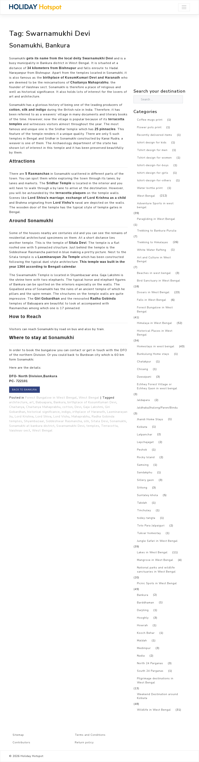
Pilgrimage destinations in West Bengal (155, 680)
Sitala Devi (99, 421)
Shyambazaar (34, 421)
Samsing (143, 465)
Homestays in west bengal (155, 346)
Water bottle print (150, 188)
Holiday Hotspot (32, 756)
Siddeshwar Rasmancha (64, 421)
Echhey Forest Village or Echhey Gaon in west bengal (157, 386)
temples (92, 426)
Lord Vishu (61, 416)
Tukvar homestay (149, 533)
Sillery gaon (145, 480)
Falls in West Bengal (151, 300)
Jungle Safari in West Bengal (157, 541)
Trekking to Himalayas (152, 242)
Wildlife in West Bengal (154, 710)
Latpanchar (144, 434)
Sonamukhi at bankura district (32, 426)
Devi (77, 407)
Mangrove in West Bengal (155, 560)
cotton (67, 407)
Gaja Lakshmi (93, 407)
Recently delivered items (154, 135)
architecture (18, 402)
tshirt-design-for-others (154, 180)
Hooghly (143, 618)
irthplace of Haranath (88, 412)
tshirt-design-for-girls (152, 173)
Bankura (59, 402)
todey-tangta (146, 518)
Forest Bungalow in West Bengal (51, 397)
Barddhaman (145, 602)
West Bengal (89, 397)
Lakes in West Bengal (152, 552)
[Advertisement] (166, 60)
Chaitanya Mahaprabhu (43, 407)
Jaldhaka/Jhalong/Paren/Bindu (157, 407)
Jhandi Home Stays (150, 419)
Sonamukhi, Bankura (39, 45)
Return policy (84, 742)
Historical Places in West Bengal (154, 333)
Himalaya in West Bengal (154, 323)
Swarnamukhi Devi (70, 426)
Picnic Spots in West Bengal (157, 583)
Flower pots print (149, 127)
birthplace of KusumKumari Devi (91, 402)
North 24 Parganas (150, 663)
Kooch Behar (146, 633)
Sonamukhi (118, 421)
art (31, 402)
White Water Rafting (151, 250)
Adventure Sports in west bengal (155, 205)
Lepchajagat (145, 442)
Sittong (142, 487)
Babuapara (44, 402)
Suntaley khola (147, 495)
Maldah (142, 640)
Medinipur (144, 648)
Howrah (142, 625)
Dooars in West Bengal (153, 292)
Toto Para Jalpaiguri (151, 525)
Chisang (142, 369)
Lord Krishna (24, 416)
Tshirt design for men (152, 150)
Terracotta (109, 426)
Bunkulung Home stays (153, 354)
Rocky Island (146, 457)
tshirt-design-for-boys (153, 165)
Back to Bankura (24, 389)
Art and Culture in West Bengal (154, 259)
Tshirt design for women (154, 158)
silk (86, 421)
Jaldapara (143, 400)
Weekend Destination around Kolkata (157, 696)
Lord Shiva (43, 416)
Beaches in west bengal (154, 273)
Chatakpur (144, 361)
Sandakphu (144, 472)
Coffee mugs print (149, 120)
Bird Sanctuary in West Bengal (158, 280)
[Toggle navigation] (184, 7)
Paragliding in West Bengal (156, 219)
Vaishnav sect (19, 430)
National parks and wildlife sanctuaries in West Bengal (156, 569)
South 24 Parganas (150, 671)
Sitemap (18, 735)
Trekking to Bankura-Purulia (156, 230)
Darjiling (143, 610)
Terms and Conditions (90, 735)
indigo (66, 412)
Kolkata (142, 427)
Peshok (142, 450)
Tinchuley (144, 510)
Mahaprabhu (80, 416)
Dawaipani (144, 377)
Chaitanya (16, 407)
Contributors (21, 742)
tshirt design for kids (152, 142)
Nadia (141, 656)
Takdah (142, 503)
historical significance (43, 412)
